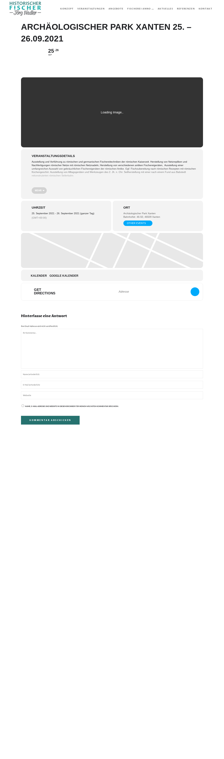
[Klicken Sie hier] (195, 291)
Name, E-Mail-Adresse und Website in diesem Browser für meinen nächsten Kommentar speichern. (72, 406)
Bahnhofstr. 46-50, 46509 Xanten (141, 216)
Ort (126, 207)
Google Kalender (64, 275)
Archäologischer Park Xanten (139, 213)
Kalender (39, 275)
